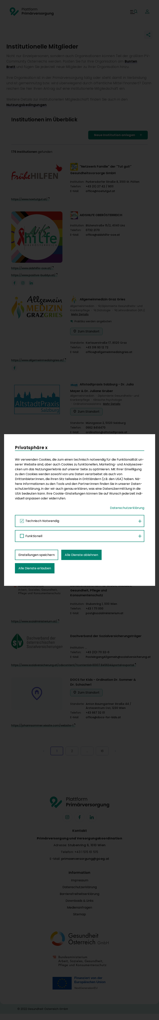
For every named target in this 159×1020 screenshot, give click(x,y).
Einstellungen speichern (36, 555)
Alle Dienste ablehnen (81, 555)
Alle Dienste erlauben (34, 568)
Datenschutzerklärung (127, 508)
